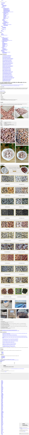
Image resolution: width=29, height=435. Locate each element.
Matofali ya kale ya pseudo (4, 41)
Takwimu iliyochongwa (6, 25)
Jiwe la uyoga (3, 44)
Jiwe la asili (5, 21)
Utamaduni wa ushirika (4, 5)
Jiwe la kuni (5, 16)
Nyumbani (2, 33)
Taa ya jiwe (3, 51)
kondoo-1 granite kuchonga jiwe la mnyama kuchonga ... (7, 76)
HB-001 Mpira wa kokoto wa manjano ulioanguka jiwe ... (7, 66)
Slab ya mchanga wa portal (4, 43)
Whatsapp (1, 361)
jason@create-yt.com (3, 2)
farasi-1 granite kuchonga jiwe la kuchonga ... (6, 57)
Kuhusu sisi (2, 4)
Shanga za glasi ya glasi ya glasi (6, 11)
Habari (2, 26)
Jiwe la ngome (5, 13)
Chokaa (4, 14)
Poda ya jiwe (2, 50)
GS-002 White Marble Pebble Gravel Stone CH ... (6, 73)
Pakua (1, 30)
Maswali (3, 6)
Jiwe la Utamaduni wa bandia (5, 12)
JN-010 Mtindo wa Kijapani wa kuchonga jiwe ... (6, 79)
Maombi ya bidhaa (4, 29)
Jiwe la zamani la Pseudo (6, 18)
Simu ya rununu (13, 359)
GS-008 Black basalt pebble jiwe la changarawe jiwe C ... (9, 346)
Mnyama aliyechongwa (4, 52)
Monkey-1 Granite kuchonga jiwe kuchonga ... (6, 70)
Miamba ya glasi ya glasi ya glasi (5, 39)
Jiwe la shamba (5, 15)
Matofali (3, 19)
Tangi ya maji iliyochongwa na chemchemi (7, 24)
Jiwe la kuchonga (4, 23)
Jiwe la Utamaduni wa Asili (6, 22)
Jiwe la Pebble (3, 7)
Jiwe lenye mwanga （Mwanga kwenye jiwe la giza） (7, 40)
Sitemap (10, 359)
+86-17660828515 (3, 357)
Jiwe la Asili (3, 20)
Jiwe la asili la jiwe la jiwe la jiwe (7, 8)
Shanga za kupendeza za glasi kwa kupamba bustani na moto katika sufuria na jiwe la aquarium (10, 330)
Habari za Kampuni (4, 27)
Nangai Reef (5, 17)
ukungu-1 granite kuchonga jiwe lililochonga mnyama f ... (7, 63)
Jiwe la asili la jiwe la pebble (5, 38)
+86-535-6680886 (3, 356)
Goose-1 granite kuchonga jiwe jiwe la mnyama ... (6, 60)
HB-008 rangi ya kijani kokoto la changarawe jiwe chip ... (9, 344)
